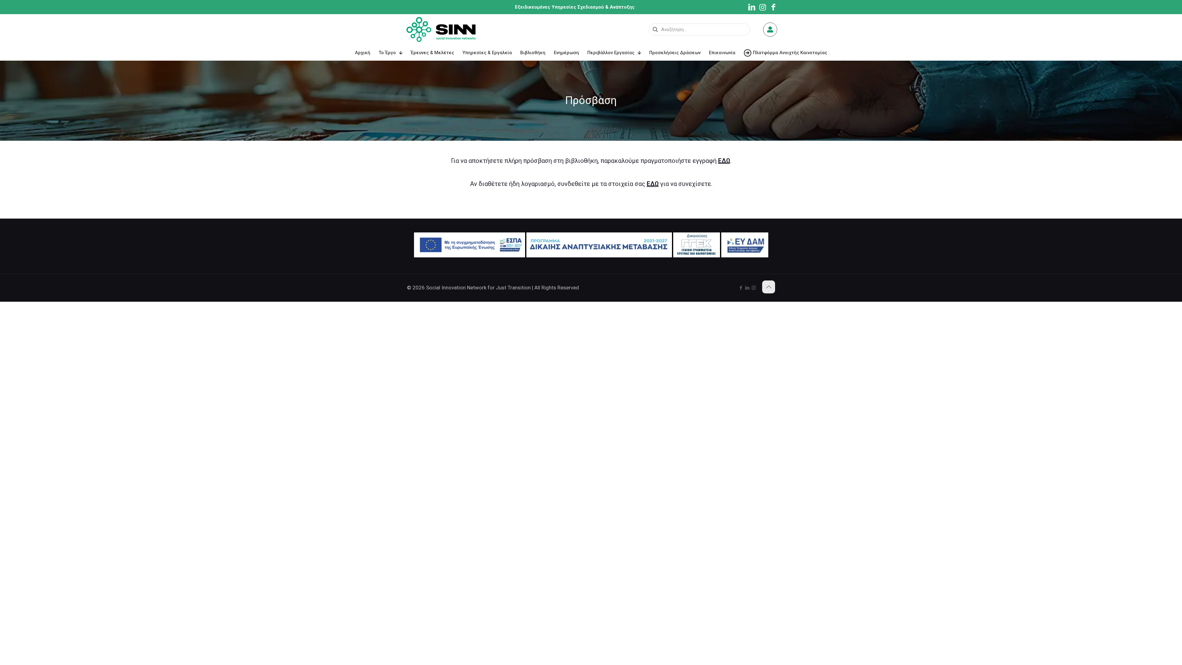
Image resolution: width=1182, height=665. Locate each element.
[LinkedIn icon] (747, 288)
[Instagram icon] (753, 288)
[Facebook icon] (740, 288)
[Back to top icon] (768, 286)
